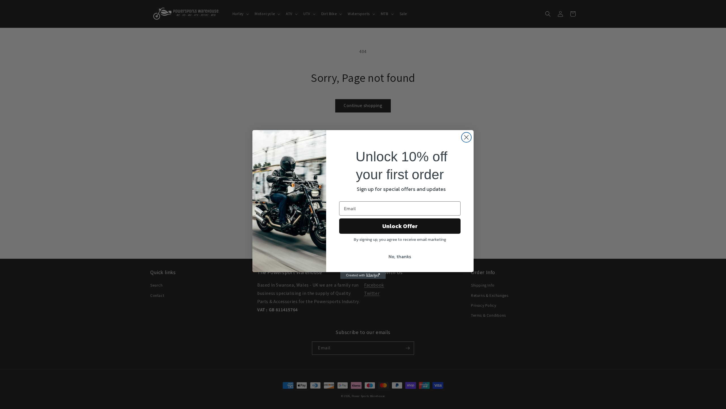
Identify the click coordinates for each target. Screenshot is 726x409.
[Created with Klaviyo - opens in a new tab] (363, 275)
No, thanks (400, 256)
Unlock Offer (400, 226)
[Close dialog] (466, 137)
